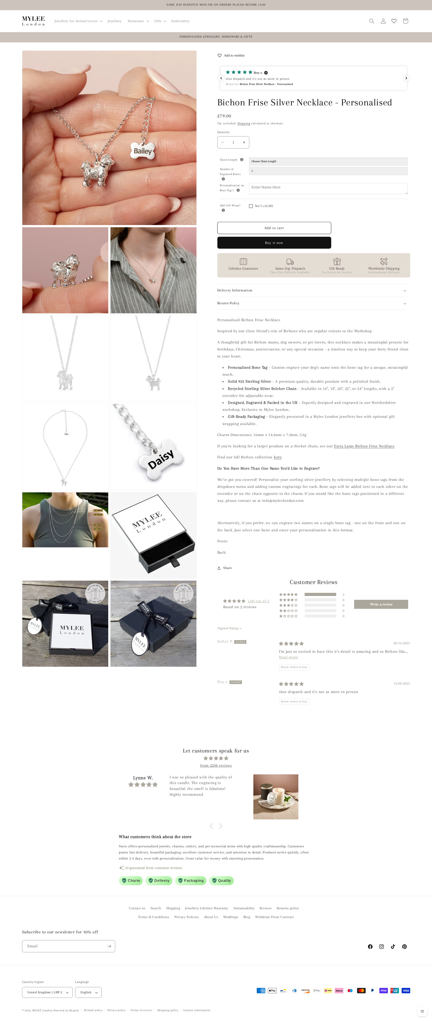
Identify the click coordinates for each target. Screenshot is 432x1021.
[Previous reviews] (221, 78)
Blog (246, 917)
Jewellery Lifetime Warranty (206, 908)
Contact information (196, 1010)
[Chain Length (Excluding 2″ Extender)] (241, 159)
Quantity (223, 132)
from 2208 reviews (216, 765)
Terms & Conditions (153, 917)
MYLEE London (42, 1010)
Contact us (137, 908)
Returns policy (288, 908)
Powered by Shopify (66, 1010)
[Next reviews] (406, 78)
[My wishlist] (394, 21)
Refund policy (93, 1010)
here (278, 457)
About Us (211, 917)
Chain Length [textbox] (234, 159)
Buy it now (274, 243)
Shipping (243, 123)
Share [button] (227, 568)
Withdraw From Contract (274, 917)
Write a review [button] (381, 604)
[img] (291, 643)
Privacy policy (117, 1010)
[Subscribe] (109, 946)
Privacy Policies (186, 917)
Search (156, 908)
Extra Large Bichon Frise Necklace (364, 446)
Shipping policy (167, 1010)
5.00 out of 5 (258, 601)
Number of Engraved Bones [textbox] (234, 171)
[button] (78, 21)
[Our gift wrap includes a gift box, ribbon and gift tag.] (223, 210)
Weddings (230, 917)
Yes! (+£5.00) (264, 206)
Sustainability (244, 908)
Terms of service (141, 1010)
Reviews (266, 908)
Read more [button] (288, 657)
